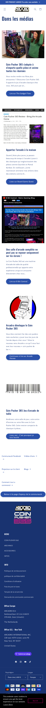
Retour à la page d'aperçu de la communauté (23, 494)
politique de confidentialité (14, 576)
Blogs (26, 469)
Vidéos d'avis (29, 456)
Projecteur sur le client (11, 469)
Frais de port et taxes (12, 587)
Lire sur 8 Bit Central (18, 281)
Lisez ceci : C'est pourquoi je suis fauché (22, 436)
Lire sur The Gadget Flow (20, 93)
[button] (4, 9)
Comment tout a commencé (8, 483)
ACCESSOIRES (9, 551)
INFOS (6, 556)
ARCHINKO (8, 546)
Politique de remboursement (15, 571)
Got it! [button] (35, 701)
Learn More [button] (8, 705)
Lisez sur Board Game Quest (22, 181)
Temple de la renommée (13, 592)
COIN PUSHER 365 (11, 540)
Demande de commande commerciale (18, 597)
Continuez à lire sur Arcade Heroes (21, 357)
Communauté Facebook (11, 456)
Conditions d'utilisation (13, 581)
